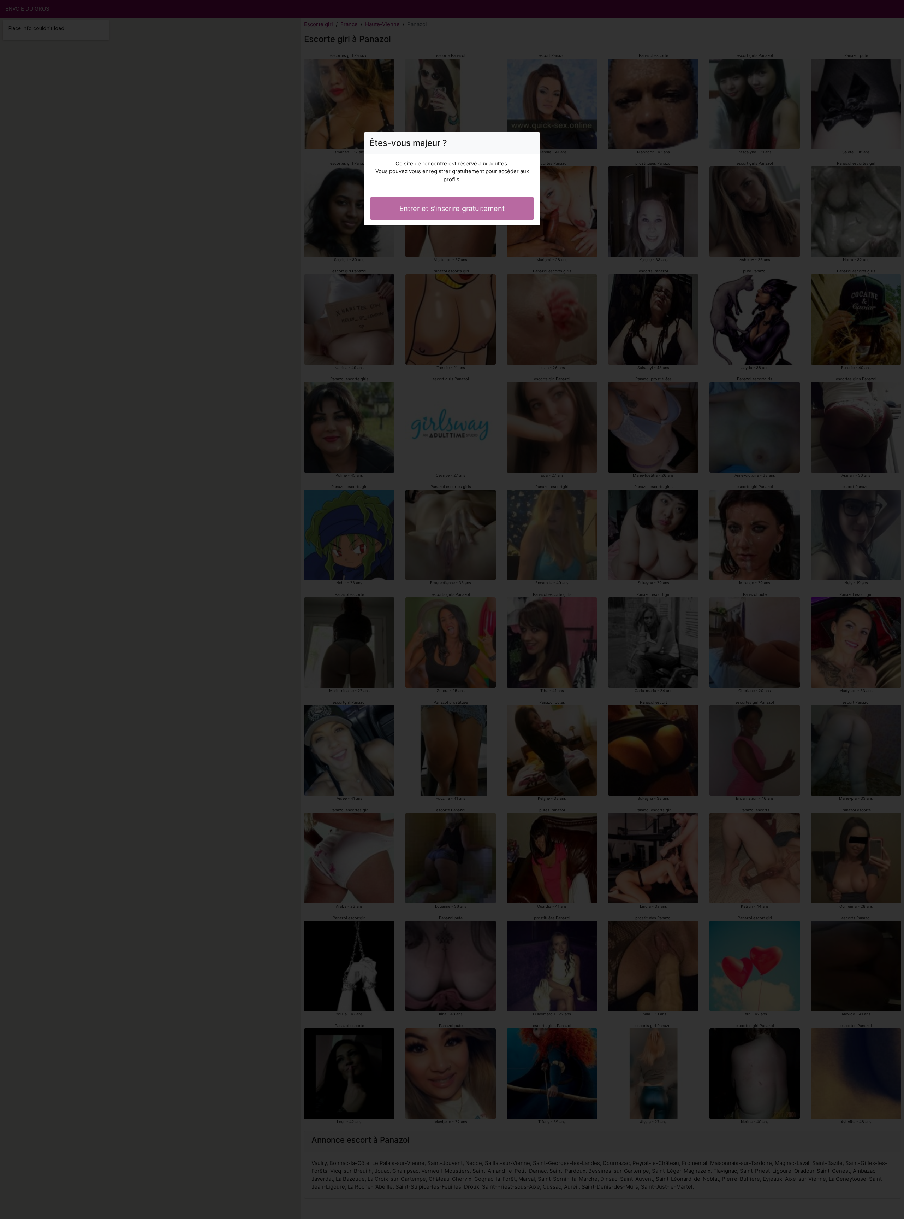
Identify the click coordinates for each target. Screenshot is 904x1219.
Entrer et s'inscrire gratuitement (452, 208)
